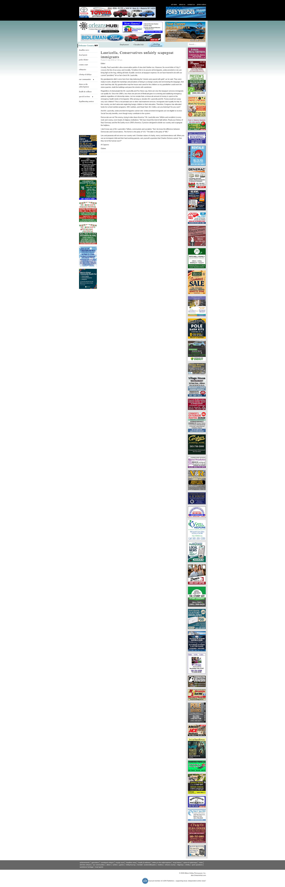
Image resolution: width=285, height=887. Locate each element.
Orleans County (170, 865)
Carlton (115, 865)
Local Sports (99, 867)
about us (182, 4)
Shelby (187, 865)
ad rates (174, 4)
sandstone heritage (86, 867)
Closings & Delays (85, 74)
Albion (108, 865)
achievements (85, 862)
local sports (83, 55)
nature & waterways (190, 862)
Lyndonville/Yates (150, 865)
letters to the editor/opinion (84, 85)
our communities (99, 865)
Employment (124, 44)
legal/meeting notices (86, 101)
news (201, 862)
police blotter (83, 59)
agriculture (95, 862)
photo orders (201, 4)
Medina (160, 865)
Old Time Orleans (85, 865)
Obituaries (82, 69)
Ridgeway (180, 865)
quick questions (197, 865)
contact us (191, 4)
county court (83, 64)
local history (177, 862)
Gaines (121, 865)
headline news (84, 50)
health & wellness (85, 91)
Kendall (139, 865)
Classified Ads (139, 44)
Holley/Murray (130, 865)
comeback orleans (107, 862)
